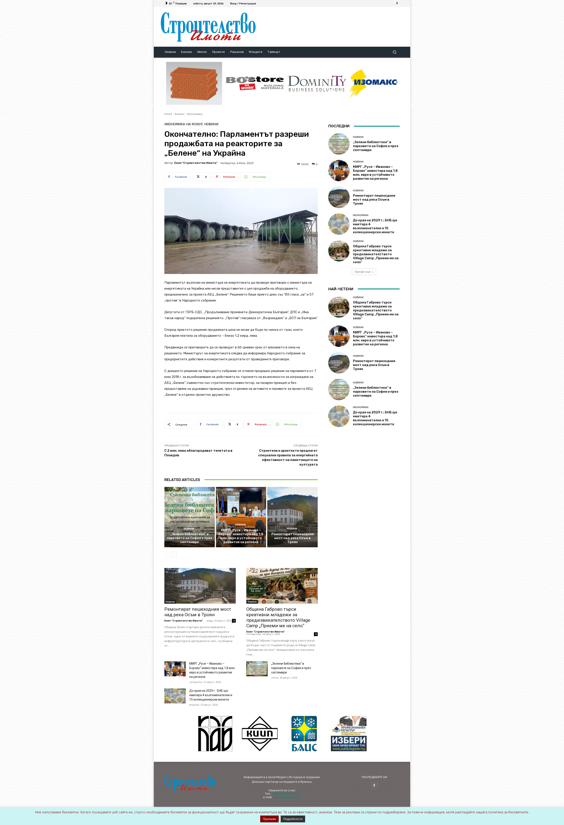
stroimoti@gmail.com (287, 797)
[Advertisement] (331, 27)
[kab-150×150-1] (215, 733)
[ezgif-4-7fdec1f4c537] (349, 733)
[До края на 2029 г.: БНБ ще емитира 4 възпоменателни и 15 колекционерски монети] (175, 695)
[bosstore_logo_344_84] (255, 83)
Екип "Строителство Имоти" (195, 162)
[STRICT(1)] (374, 83)
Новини (211, 124)
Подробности (292, 819)
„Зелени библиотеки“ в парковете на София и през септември (189, 538)
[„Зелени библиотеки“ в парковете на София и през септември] (189, 517)
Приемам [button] (269, 819)
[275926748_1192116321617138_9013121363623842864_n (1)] (260, 733)
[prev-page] (167, 554)
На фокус (194, 124)
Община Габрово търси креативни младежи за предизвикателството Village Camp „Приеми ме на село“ (278, 617)
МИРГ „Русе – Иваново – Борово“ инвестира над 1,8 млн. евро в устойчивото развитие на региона (241, 536)
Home (168, 114)
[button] (394, 52)
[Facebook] (397, 3)
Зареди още (362, 272)
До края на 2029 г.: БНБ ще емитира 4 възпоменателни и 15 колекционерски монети (210, 695)
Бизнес (179, 114)
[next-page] (174, 554)
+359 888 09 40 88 (285, 793)
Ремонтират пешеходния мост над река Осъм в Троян (292, 538)
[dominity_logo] (317, 83)
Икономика (194, 114)
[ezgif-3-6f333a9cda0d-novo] (194, 83)
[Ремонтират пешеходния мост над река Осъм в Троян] (292, 517)
